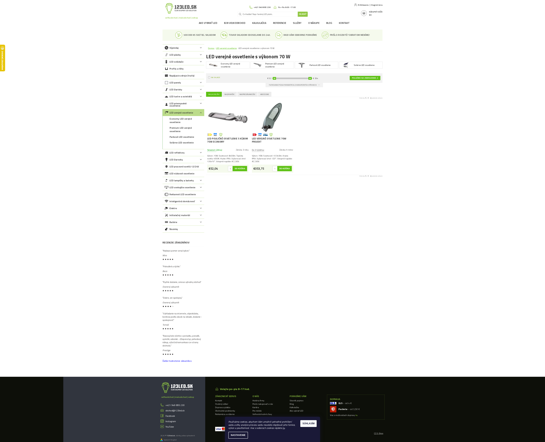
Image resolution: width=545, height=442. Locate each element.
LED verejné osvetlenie (181, 112)
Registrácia (376, 4)
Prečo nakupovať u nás (262, 403)
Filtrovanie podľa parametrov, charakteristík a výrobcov (293, 85)
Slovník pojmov (296, 400)
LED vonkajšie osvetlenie (182, 187)
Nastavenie (238, 435)
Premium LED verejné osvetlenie (181, 129)
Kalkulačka (259, 23)
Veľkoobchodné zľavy (262, 414)
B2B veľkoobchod (234, 23)
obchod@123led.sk (175, 410)
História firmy (258, 400)
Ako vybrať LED (208, 23)
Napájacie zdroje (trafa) (181, 75)
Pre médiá (257, 410)
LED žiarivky (175, 89)
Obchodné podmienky (225, 410)
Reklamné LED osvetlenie (182, 194)
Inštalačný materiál (179, 215)
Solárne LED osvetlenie (182, 142)
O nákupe (313, 23)
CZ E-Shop (378, 433)
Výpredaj (174, 48)
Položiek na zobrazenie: (365, 78)
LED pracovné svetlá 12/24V (184, 166)
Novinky (173, 229)
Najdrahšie (229, 94)
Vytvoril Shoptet (170, 440)
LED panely (175, 82)
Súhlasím (308, 423)
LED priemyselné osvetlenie (178, 104)
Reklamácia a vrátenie (225, 414)
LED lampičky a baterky (181, 180)
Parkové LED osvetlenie (182, 137)
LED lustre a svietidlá (180, 96)
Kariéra (255, 407)
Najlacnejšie (214, 94)
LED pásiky (175, 54)
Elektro (173, 208)
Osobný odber (221, 403)
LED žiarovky (176, 159)
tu (284, 428)
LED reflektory (177, 152)
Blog (329, 23)
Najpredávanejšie (247, 94)
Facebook (170, 416)
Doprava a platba (222, 407)
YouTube (169, 426)
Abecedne (264, 94)
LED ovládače (176, 61)
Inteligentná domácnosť (182, 201)
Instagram (170, 421)
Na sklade (215, 77)
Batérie (173, 222)
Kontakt (344, 23)
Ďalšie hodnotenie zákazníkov (177, 361)
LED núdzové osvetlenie (181, 173)
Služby (297, 23)
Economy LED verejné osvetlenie (181, 120)
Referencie (279, 23)
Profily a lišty (176, 68)
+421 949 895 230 (175, 405)
